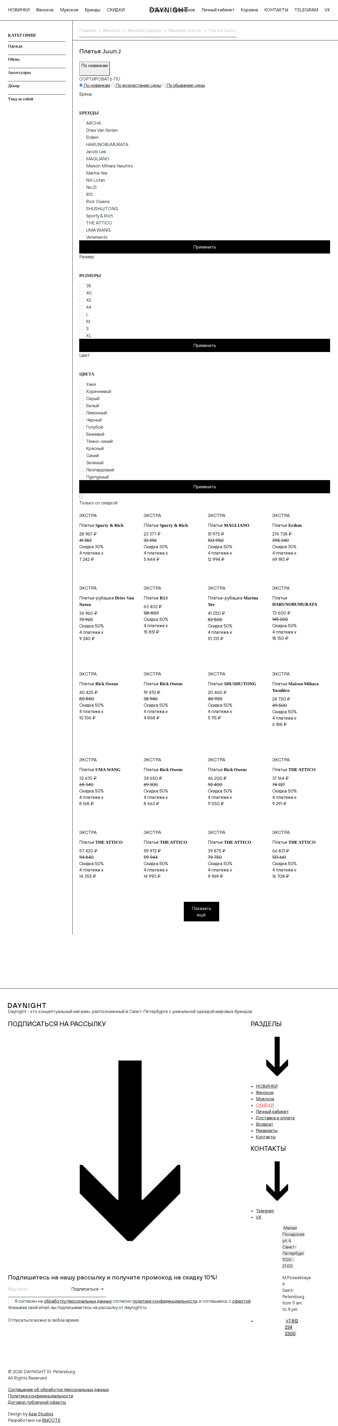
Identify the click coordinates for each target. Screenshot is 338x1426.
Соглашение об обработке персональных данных (58, 1389)
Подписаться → (87, 1289)
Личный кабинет (217, 9)
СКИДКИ (116, 9)
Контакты (266, 1136)
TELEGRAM (306, 9)
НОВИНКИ (19, 9)
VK (327, 9)
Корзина (249, 9)
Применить (204, 247)
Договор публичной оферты (37, 1402)
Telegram (265, 1210)
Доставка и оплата (275, 1117)
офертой (241, 1301)
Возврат (264, 1124)
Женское (45, 9)
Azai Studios (41, 1413)
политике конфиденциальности (165, 1301)
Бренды (92, 9)
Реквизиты (267, 1130)
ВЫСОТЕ (51, 1420)
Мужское (69, 9)
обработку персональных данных (78, 1301)
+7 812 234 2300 (291, 1327)
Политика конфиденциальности (40, 1396)
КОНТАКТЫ (276, 9)
